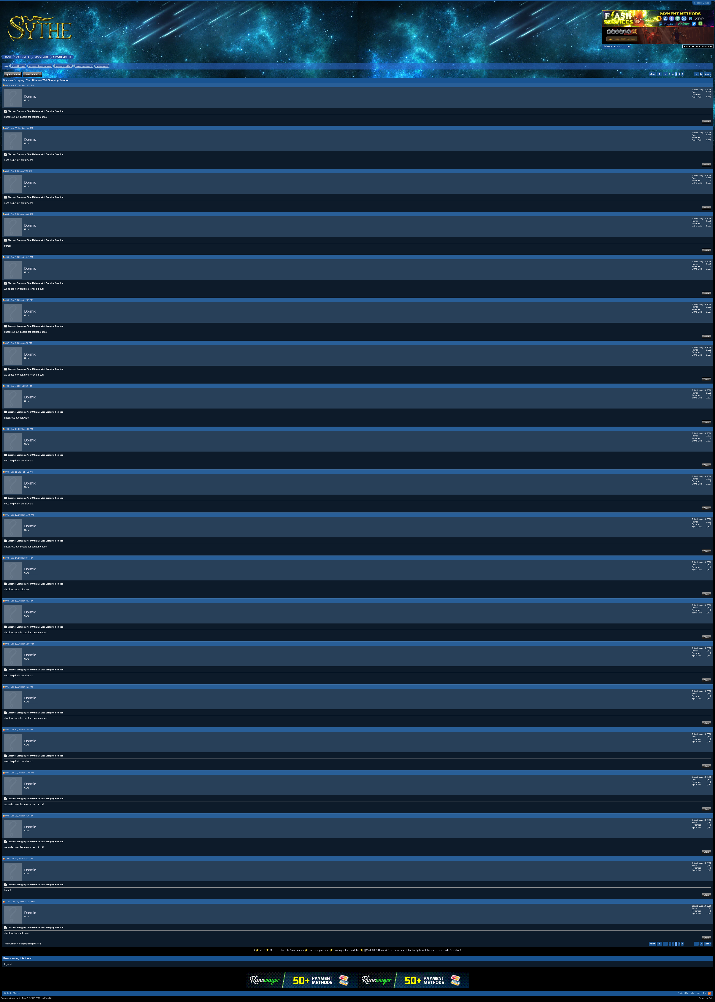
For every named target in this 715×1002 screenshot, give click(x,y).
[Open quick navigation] (711, 57)
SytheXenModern (12, 993)
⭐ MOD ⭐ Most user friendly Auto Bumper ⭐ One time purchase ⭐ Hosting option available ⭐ (309, 950)
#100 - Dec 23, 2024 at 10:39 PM (20, 901)
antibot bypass (18, 66)
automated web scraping (40, 66)
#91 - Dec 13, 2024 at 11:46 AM (19, 515)
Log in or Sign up (701, 3)
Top (704, 993)
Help (692, 993)
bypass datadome (84, 66)
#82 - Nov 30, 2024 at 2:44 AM (19, 128)
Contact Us (683, 993)
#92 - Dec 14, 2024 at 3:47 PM (19, 558)
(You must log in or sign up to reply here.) (22, 944)
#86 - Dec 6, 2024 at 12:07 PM (19, 300)
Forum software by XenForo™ (27, 998)
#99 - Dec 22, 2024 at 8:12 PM (19, 858)
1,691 (708, 92)
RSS (709, 993)
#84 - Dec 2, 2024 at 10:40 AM (19, 214)
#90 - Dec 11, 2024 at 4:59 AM (19, 472)
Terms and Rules (706, 998)
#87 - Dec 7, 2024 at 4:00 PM (18, 343)
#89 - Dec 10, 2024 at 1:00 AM (19, 429)
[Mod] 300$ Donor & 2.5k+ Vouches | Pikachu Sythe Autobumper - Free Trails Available (412, 950)
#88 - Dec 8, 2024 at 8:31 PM (18, 386)
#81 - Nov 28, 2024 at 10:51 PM (19, 85)
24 (701, 74)
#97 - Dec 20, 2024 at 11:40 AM (19, 773)
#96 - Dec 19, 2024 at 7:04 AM (19, 730)
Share (706, 121)
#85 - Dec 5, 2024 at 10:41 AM (19, 257)
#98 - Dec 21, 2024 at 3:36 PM (19, 816)
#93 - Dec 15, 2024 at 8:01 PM (19, 601)
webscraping (102, 66)
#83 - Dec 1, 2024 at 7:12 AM (18, 171)
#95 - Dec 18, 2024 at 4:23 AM (19, 687)
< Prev (652, 74)
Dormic (30, 96)
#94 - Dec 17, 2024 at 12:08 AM (19, 644)
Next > (708, 74)
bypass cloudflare (64, 66)
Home (698, 993)
